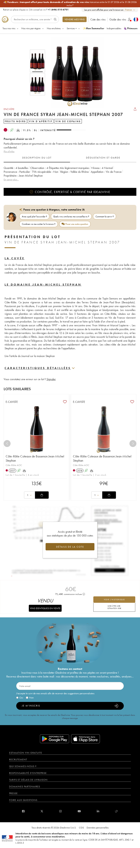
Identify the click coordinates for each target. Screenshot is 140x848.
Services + (72, 28)
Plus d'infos (9, 151)
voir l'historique (114, 599)
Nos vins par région (31, 28)
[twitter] (41, 811)
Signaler (51, 379)
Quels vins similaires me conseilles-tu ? (71, 216)
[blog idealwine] (116, 811)
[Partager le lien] (135, 109)
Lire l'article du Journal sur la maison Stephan (30, 356)
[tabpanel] (70, 173)
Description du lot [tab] (37, 157)
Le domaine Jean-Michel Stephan (43, 285)
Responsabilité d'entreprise (28, 773)
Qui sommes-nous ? (22, 766)
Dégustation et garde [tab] (103, 157)
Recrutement (18, 759)
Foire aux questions (23, 800)
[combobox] (130, 10)
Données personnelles (98, 827)
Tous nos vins (9, 28)
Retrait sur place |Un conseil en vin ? (36, 9)
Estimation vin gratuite (25, 752)
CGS (81, 827)
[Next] (132, 443)
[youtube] (79, 811)
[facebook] (23, 811)
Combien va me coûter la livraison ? (38, 224)
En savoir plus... (11, 179)
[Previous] (7, 443)
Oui (21, 697)
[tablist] (70, 157)
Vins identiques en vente (45, 608)
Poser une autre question (76, 224)
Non (31, 697)
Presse (13, 793)
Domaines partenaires (24, 786)
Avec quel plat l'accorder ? (34, 216)
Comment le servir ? (105, 216)
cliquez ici (23, 9)
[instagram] (60, 811)
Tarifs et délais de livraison (28, 779)
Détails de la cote (70, 546)
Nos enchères (54, 28)
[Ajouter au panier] (41, 495)
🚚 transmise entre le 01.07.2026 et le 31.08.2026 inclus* (70, 3)
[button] (75, 72)
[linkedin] (98, 811)
